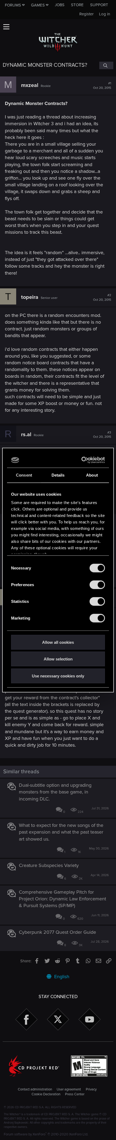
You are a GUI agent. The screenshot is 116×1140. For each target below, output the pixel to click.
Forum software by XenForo (46, 1134)
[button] (6, 27)
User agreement (69, 1089)
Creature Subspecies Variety (49, 865)
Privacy (91, 1089)
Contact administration (35, 1089)
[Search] (106, 65)
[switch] (97, 584)
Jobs (59, 4)
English (61, 977)
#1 (102, 85)
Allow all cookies (58, 642)
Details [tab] (58, 475)
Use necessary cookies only (58, 675)
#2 (102, 297)
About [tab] (92, 475)
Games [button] (38, 5)
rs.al (26, 434)
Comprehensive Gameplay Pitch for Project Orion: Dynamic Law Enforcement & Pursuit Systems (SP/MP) (62, 898)
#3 (102, 435)
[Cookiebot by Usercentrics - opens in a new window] (81, 460)
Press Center (74, 1094)
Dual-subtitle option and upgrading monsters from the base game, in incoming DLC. (55, 792)
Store (77, 4)
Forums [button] (13, 5)
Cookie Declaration (46, 1094)
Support (99, 4)
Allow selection (58, 659)
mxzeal (29, 85)
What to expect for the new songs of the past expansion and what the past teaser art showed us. (61, 832)
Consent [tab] (24, 475)
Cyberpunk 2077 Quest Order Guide (57, 932)
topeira (29, 297)
